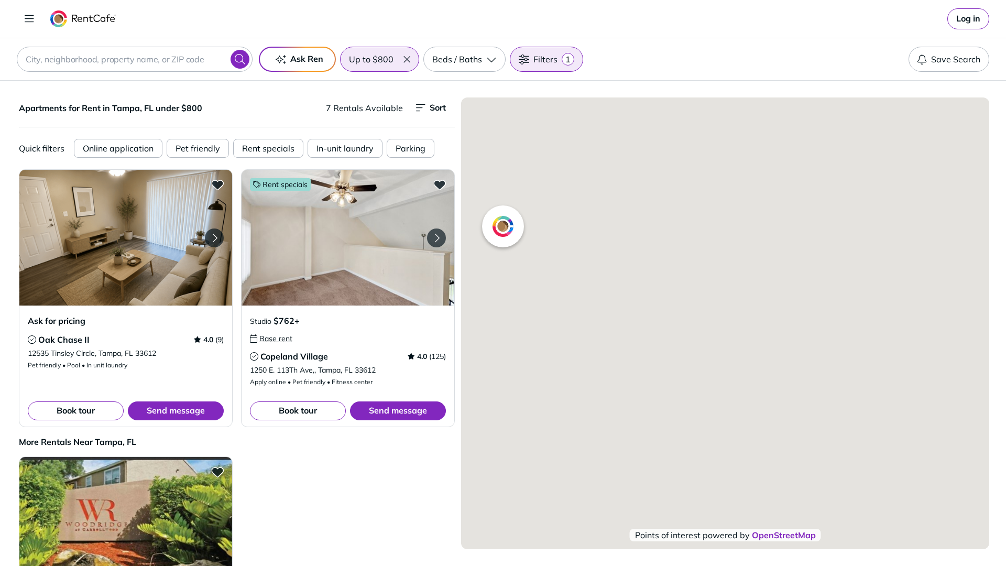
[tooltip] (32, 339)
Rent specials (268, 148)
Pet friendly (198, 148)
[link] (968, 18)
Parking (410, 148)
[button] (406, 59)
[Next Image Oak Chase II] (214, 237)
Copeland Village (294, 356)
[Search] (240, 59)
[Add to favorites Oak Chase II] (217, 184)
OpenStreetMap (784, 535)
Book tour (76, 410)
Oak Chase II (64, 339)
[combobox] (135, 59)
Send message (176, 410)
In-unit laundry (345, 148)
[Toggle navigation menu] (29, 18)
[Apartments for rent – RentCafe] (83, 18)
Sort (438, 107)
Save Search (955, 59)
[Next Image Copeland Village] (436, 237)
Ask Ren (306, 58)
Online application (118, 148)
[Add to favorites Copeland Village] (439, 184)
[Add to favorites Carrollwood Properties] (217, 471)
